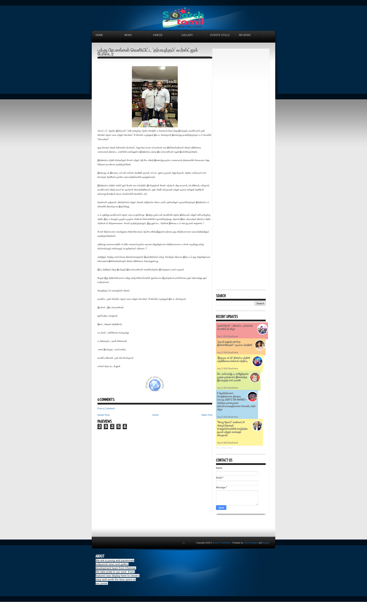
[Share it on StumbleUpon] (168, 385)
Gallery (187, 35)
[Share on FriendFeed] (196, 385)
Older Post (206, 415)
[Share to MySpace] (177, 385)
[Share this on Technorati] (103, 385)
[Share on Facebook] (141, 385)
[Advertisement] (241, 109)
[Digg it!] (112, 385)
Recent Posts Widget (224, 448)
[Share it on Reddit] (206, 385)
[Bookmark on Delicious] (131, 385)
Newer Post (103, 415)
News (128, 35)
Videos (157, 35)
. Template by (244, 543)
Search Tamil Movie (222, 543)
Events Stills (220, 35)
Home (99, 35)
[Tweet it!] (122, 385)
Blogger (266, 543)
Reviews (245, 35)
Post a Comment (106, 408)
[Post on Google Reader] (187, 385)
